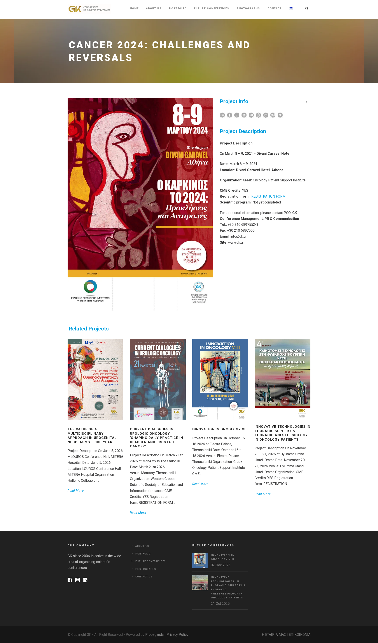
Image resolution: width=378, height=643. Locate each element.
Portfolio (178, 8)
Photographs (248, 8)
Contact (275, 8)
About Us (154, 8)
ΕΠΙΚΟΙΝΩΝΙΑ (299, 635)
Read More (76, 490)
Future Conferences (211, 8)
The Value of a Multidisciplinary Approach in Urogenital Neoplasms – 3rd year (92, 435)
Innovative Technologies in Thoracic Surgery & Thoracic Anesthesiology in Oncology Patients (282, 433)
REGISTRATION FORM (268, 196)
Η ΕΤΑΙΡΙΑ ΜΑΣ (274, 635)
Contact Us (143, 576)
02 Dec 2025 (221, 565)
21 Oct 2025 (220, 603)
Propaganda (154, 635)
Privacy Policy (177, 635)
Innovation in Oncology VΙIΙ (220, 429)
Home (134, 8)
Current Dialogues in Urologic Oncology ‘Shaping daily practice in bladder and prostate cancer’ (156, 437)
